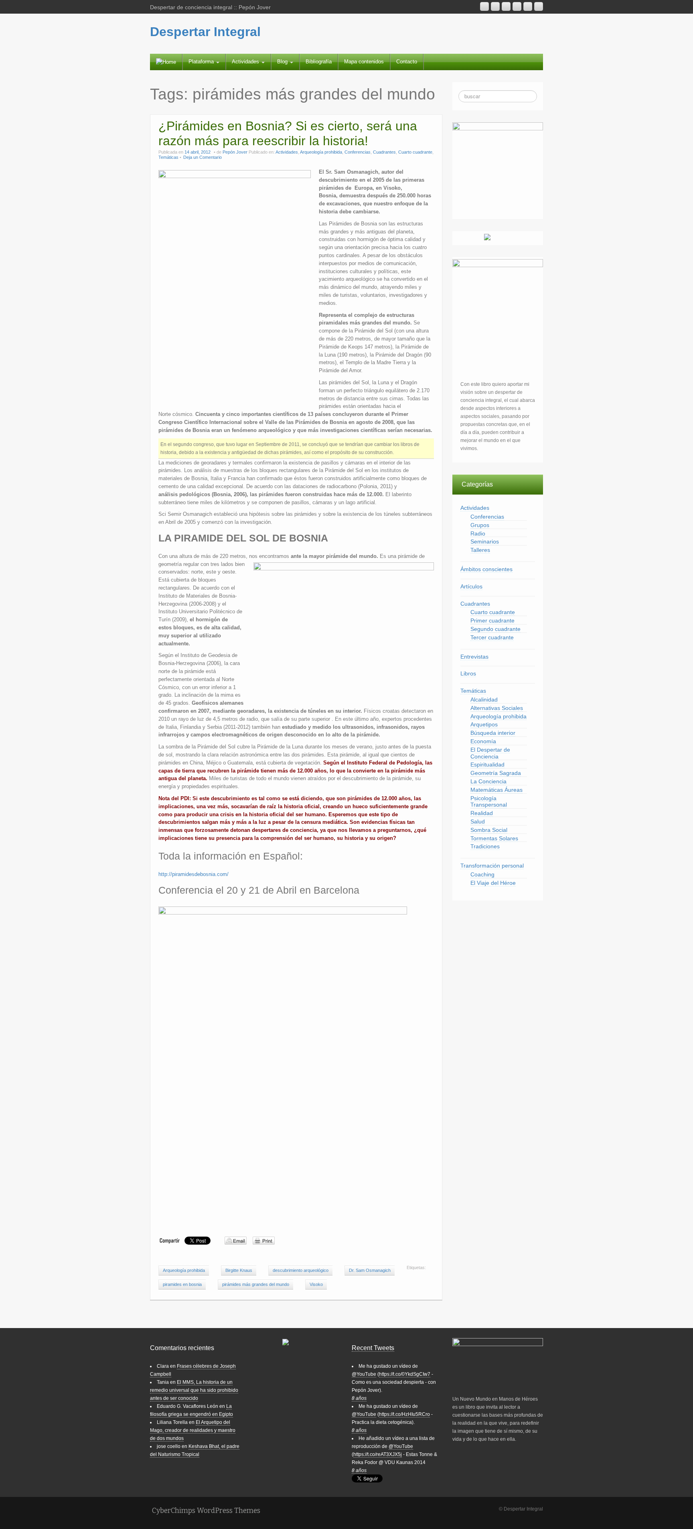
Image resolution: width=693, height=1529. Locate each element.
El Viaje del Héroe (493, 883)
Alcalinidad (484, 699)
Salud (477, 821)
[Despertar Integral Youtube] (506, 6)
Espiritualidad (487, 764)
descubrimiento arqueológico (300, 1270)
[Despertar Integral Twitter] (538, 6)
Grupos (479, 525)
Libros (468, 673)
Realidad (481, 813)
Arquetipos (484, 724)
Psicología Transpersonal (488, 801)
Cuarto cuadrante (415, 152)
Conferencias (357, 152)
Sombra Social (488, 830)
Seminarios (484, 541)
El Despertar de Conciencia (490, 753)
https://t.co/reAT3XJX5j (377, 1454)
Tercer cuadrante (492, 637)
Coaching (482, 874)
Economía (483, 741)
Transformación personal (492, 865)
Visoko (316, 1284)
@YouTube (364, 1374)
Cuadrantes (384, 152)
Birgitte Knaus (238, 1270)
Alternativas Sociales (496, 708)
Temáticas (168, 157)
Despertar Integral (205, 31)
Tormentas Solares (494, 838)
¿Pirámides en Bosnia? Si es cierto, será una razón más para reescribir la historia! (287, 133)
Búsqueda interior (492, 733)
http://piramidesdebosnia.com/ (193, 874)
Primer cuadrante (492, 620)
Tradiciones (485, 846)
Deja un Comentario (202, 157)
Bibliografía (319, 62)
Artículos (471, 586)
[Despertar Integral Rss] (484, 6)
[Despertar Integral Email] (495, 6)
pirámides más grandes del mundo (255, 1284)
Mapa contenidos (364, 62)
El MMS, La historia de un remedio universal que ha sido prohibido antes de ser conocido (194, 1390)
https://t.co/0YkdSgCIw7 (404, 1374)
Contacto (406, 62)
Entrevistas (474, 656)
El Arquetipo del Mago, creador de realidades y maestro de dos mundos (192, 1430)
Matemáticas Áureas (496, 790)
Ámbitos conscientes (486, 569)
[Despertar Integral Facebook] (527, 6)
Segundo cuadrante (495, 629)
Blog (283, 62)
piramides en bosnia (182, 1284)
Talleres (480, 550)
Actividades (246, 62)
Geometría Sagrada (495, 773)
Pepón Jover (235, 152)
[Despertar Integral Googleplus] (517, 6)
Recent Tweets (373, 1347)
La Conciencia (488, 781)
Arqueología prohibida (321, 152)
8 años (359, 1398)
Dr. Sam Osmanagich (370, 1270)
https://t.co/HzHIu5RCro (404, 1414)
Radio (477, 533)
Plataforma (201, 62)
